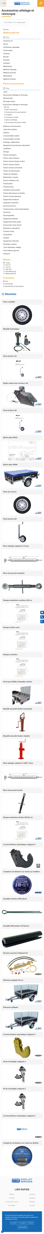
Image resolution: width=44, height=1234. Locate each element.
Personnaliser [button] (23, 1227)
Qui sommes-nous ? (11, 1202)
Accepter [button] (23, 1223)
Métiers (11, 1194)
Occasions (32, 1198)
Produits (12, 1198)
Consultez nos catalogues (15, 22)
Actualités (11, 1205)
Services (32, 1194)
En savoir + (14, 1223)
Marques (32, 1202)
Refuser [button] (30, 1223)
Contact (32, 1205)
